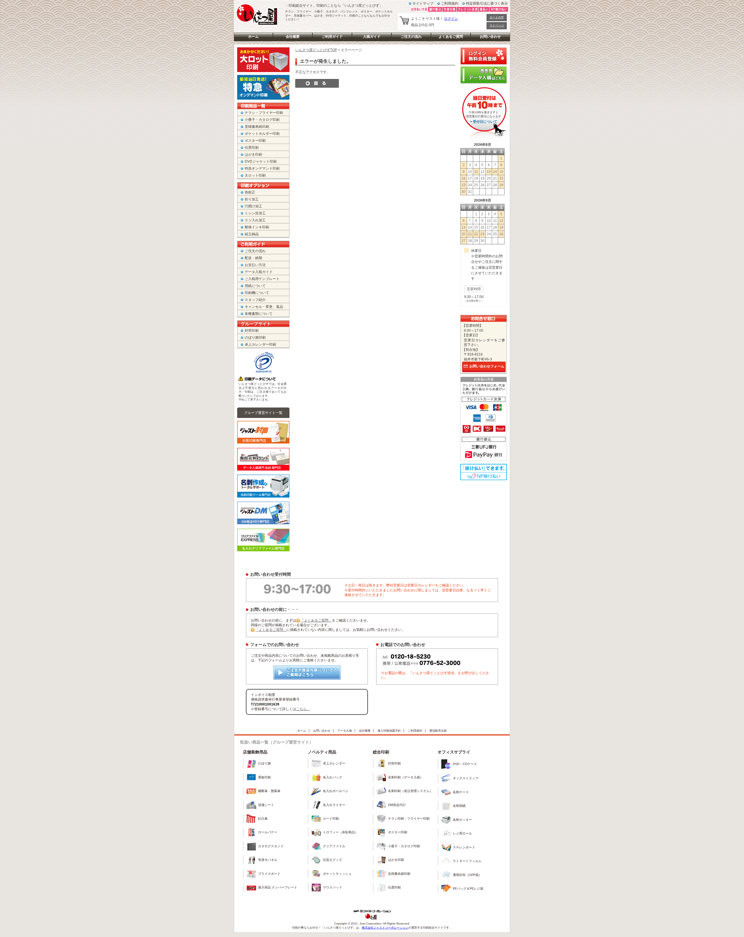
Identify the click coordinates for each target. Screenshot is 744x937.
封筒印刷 (252, 331)
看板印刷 (264, 777)
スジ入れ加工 (255, 220)
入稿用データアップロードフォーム (483, 75)
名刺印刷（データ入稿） (405, 777)
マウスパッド (332, 887)
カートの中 (496, 17)
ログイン (451, 19)
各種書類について (259, 314)
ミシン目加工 (255, 213)
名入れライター (334, 805)
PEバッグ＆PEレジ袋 (468, 888)
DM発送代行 (397, 805)
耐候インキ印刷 (257, 227)
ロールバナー (267, 832)
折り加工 (252, 199)
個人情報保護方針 (389, 730)
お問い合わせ (490, 37)
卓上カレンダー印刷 (260, 344)
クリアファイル (334, 846)
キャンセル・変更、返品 (264, 307)
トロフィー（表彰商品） (340, 832)
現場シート (266, 805)
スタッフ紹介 (255, 300)
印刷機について (257, 293)
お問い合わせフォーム (486, 366)
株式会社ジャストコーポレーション (385, 927)
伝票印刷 (252, 148)
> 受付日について (483, 122)
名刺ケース (461, 792)
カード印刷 (331, 818)
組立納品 (252, 234)
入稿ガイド (371, 37)
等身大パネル (267, 859)
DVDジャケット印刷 (261, 161)
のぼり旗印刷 (255, 337)
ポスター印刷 (255, 141)
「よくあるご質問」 (316, 620)
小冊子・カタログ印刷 (262, 120)
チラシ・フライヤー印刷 (264, 113)
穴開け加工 (253, 206)
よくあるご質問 (451, 37)
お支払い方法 (255, 265)
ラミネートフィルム (467, 861)
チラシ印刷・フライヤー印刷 (409, 818)
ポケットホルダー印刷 (262, 134)
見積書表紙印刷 (257, 127)
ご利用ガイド (332, 37)
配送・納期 (253, 258)
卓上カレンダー (334, 763)
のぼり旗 (264, 763)
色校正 (250, 192)
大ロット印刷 (255, 175)
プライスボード (269, 873)
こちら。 (303, 709)
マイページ (496, 25)
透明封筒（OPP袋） (467, 875)
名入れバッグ (332, 777)
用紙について (255, 286)
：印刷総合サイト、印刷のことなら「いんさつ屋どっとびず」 (334, 5)
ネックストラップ (465, 778)
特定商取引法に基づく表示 (487, 3)
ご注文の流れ (411, 37)
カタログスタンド (271, 846)
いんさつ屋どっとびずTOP (316, 50)
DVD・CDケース (465, 764)
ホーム (253, 37)
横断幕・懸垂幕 (269, 791)
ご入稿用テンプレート (262, 279)
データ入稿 (344, 730)
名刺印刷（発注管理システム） (410, 791)
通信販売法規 (438, 730)
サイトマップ (422, 3)
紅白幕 (263, 818)
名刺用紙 (459, 805)
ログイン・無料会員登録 (483, 56)
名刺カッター (462, 819)
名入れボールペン (335, 791)
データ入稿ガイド (259, 272)
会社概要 (293, 37)
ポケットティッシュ (337, 873)
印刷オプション (263, 185)
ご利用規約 (449, 3)
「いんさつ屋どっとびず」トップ (257, 13)
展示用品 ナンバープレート (277, 887)
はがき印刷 (253, 154)
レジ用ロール (462, 833)
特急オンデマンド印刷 (262, 168)
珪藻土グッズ (332, 859)
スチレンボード (464, 847)
